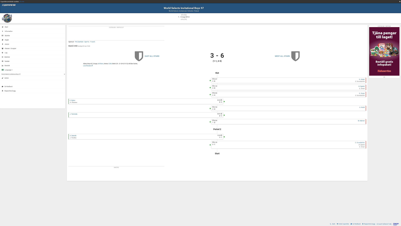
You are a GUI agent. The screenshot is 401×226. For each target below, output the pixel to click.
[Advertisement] (131, 33)
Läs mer (21, 1)
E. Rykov (72, 100)
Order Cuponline (344, 224)
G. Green (362, 79)
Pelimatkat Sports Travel (85, 42)
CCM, (110, 63)
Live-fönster (87, 66)
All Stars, (101, 63)
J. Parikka (73, 138)
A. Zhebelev (73, 102)
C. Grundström (360, 81)
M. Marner (361, 121)
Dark (333, 224)
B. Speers (362, 86)
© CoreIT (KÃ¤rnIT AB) (384, 224)
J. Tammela (73, 114)
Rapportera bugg (10, 91)
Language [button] (8, 70)
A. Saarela (73, 135)
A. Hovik (362, 107)
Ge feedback (8, 86)
